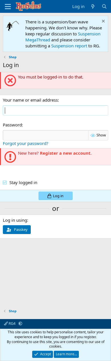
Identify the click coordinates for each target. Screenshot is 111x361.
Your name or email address (30, 100)
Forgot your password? (25, 143)
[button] (20, 323)
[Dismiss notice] (102, 22)
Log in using (15, 220)
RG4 (12, 323)
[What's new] (92, 6)
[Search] (104, 6)
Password (12, 125)
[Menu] (8, 6)
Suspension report (69, 46)
